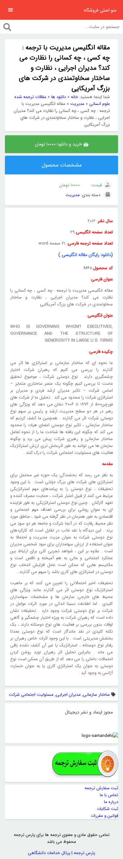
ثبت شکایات (107, 808)
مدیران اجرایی (68, 694)
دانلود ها (58, 96)
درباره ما (111, 801)
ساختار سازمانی (96, 694)
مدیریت (77, 103)
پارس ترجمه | (82, 852)
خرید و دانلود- (59, 144)
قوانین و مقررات (104, 815)
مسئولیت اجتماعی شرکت (31, 694)
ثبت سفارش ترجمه (101, 788)
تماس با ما (109, 795)
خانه (74, 96)
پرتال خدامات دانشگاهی (49, 852)
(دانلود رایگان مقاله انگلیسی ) (85, 254)
